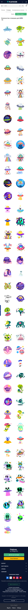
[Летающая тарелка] (7, 530)
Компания (3, 571)
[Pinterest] (14, 578)
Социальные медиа (14, 574)
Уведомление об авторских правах (10, 591)
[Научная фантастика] (7, 55)
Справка (3, 569)
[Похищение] (20, 273)
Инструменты (4, 566)
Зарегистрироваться (14, 584)
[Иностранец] (7, 286)
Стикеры (8, 10)
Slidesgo (19, 608)
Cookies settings (22, 591)
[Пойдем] (20, 247)
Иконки (3, 10)
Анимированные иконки (18, 10)
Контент (3, 563)
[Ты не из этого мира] (20, 299)
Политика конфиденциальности (14, 588)
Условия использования (14, 587)
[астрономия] (20, 427)
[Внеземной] (7, 414)
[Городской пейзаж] (20, 337)
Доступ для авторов (14, 555)
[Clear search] (19, 5)
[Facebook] (7, 578)
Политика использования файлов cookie (14, 590)
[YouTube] (20, 578)
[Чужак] (20, 29)
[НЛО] (7, 29)
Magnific (9, 608)
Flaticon (14, 608)
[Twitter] (11, 578)
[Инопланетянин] (7, 440)
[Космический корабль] (7, 299)
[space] (20, 350)
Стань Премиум (14, 558)
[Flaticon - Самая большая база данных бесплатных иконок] (12, 2)
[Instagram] (17, 578)
